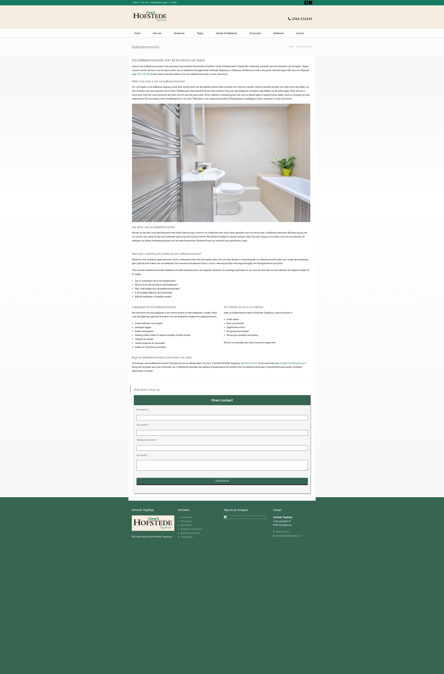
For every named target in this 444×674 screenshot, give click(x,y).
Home (135, 2)
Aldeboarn (279, 33)
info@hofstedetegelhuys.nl (293, 363)
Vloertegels (186, 521)
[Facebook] (310, 2)
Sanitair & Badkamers (226, 33)
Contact (173, 2)
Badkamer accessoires (192, 529)
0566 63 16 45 (282, 531)
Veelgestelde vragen (159, 2)
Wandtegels (186, 525)
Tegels (200, 33)
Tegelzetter (186, 517)
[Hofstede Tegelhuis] (150, 22)
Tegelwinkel (187, 537)
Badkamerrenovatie (190, 533)
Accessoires (255, 33)
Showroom (179, 33)
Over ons (144, 2)
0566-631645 (301, 18)
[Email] (306, 2)
